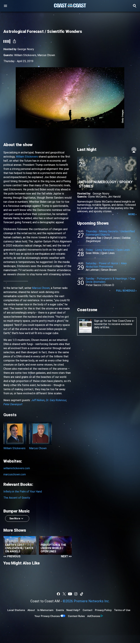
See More (14, 518)
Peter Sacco (93, 285)
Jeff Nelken (38, 400)
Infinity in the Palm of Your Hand (22, 491)
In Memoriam (45, 610)
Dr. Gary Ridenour (56, 400)
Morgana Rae (93, 237)
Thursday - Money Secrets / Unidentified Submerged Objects (110, 233)
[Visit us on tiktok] (82, 594)
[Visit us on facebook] (58, 594)
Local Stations (16, 610)
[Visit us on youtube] (70, 594)
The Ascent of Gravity (16, 497)
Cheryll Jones (112, 237)
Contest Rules (76, 616)
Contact (87, 610)
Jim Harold (114, 196)
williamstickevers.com (16, 468)
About (31, 610)
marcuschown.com (14, 474)
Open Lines (108, 253)
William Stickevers (25, 55)
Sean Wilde (92, 253)
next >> (66, 556)
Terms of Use (122, 610)
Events (60, 610)
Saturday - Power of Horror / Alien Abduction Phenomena (106, 265)
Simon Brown (109, 269)
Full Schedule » (126, 290)
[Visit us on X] (64, 594)
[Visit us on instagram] (76, 594)
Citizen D (108, 285)
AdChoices (93, 616)
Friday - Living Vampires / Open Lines (108, 249)
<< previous (11, 556)
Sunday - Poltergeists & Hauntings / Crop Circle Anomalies (110, 280)
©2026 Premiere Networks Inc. (86, 601)
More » (132, 214)
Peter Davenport (12, 404)
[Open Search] (134, 6)
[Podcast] (134, 150)
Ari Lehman (92, 269)
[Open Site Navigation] (5, 6)
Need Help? (73, 610)
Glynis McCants (97, 196)
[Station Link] (70, 6)
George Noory (25, 49)
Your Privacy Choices (47, 616)
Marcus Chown (46, 55)
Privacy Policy (103, 610)
